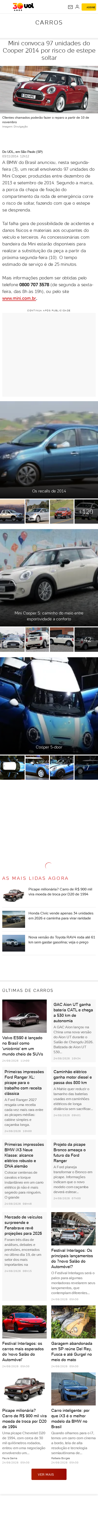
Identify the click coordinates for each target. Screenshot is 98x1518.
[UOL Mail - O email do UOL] (70, 7)
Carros (49, 22)
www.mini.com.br (19, 298)
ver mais (46, 1474)
